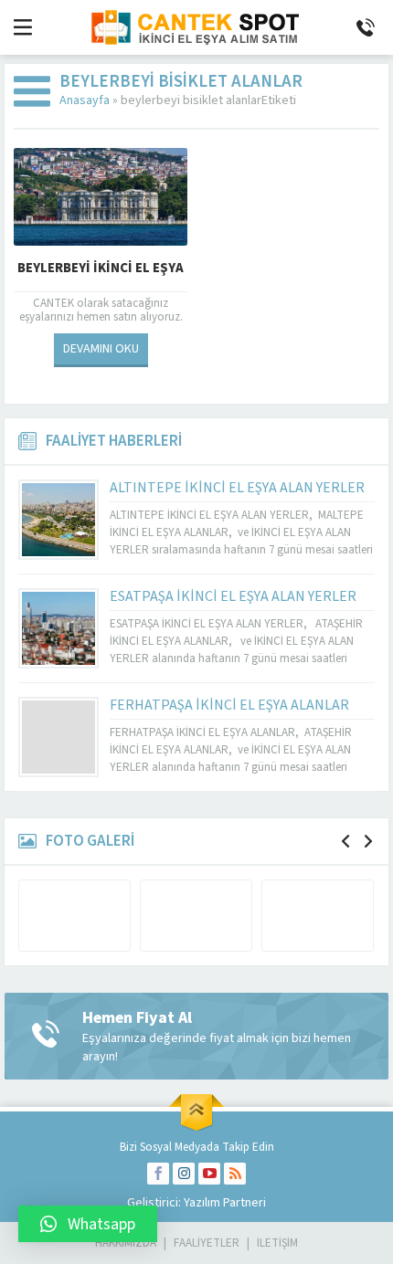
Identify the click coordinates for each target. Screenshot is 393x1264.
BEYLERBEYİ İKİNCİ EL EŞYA (100, 268)
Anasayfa (84, 100)
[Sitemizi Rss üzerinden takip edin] (235, 1174)
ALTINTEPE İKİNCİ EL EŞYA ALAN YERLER (237, 488)
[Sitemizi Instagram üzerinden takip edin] (184, 1174)
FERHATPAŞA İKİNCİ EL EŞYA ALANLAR (229, 705)
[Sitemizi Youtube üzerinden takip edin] (209, 1174)
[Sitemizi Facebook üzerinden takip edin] (158, 1174)
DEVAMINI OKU (101, 349)
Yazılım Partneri (225, 1203)
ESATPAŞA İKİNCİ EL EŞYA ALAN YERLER (233, 596)
